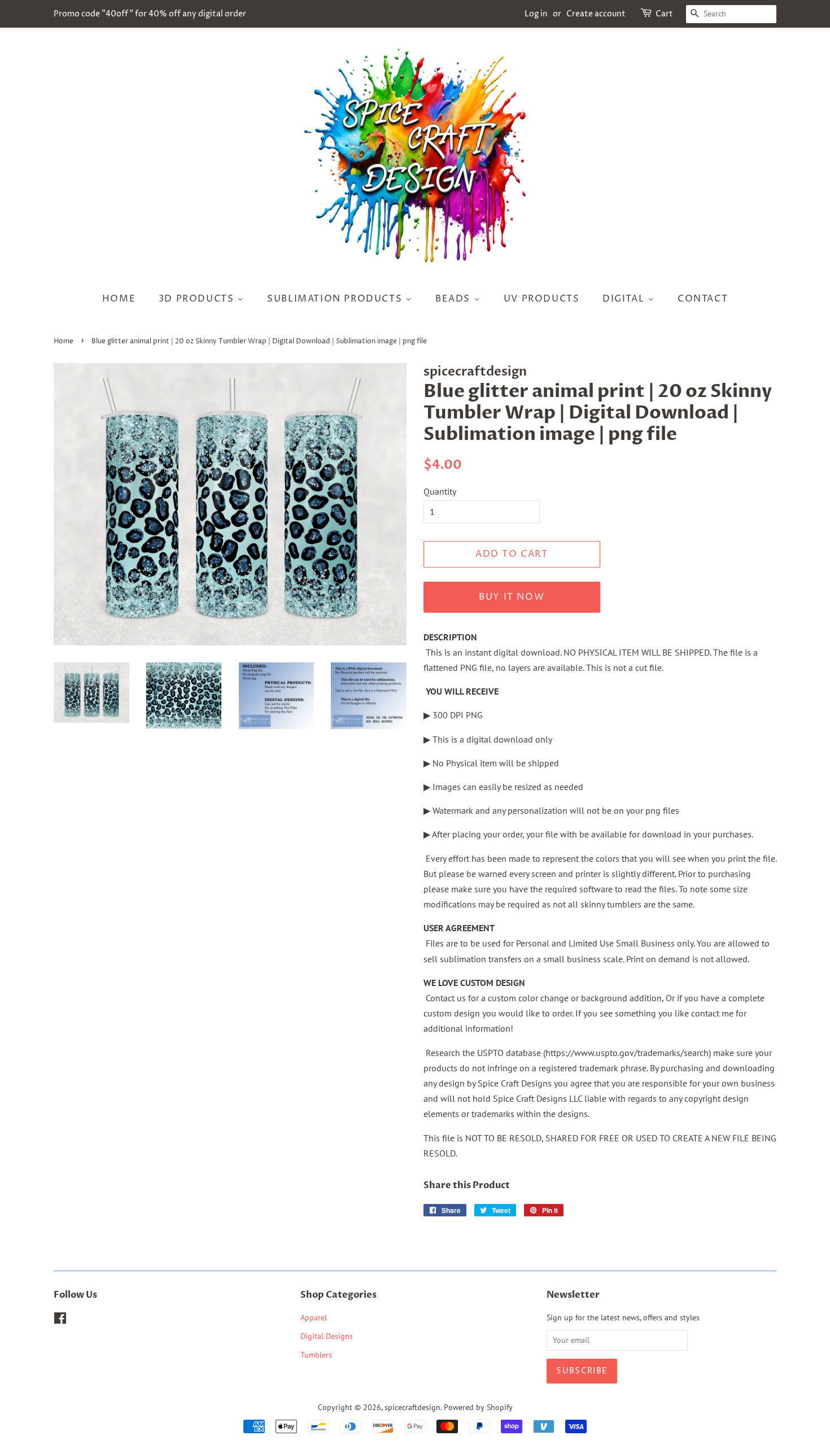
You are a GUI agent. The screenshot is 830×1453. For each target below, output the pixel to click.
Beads (454, 299)
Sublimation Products (336, 299)
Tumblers (316, 1355)
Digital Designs (326, 1336)
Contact (703, 299)
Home (119, 299)
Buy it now (511, 597)
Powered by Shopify (478, 1407)
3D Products (198, 299)
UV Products (542, 299)
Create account (596, 13)
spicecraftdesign (412, 1407)
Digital (625, 299)
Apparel (313, 1317)
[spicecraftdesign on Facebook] (60, 1320)
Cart (664, 13)
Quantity (439, 491)
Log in (536, 13)
